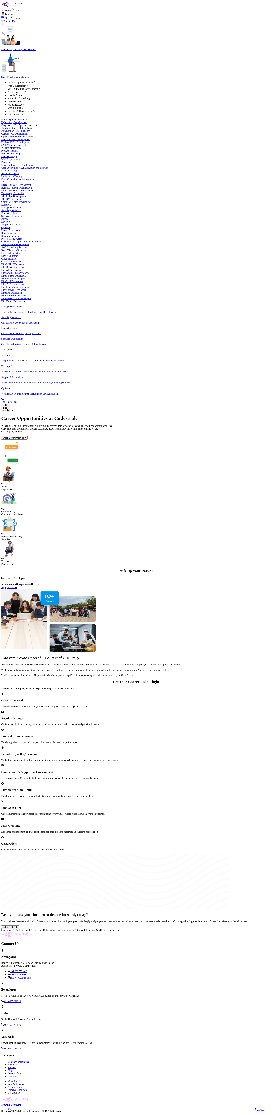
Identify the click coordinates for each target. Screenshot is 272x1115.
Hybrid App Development (14, 122)
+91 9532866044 (18, 974)
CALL (261, 1109)
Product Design (9, 156)
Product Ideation (9, 150)
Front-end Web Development (15, 139)
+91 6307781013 (18, 971)
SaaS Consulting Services (14, 247)
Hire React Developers (12, 267)
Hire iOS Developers (11, 292)
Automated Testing (10, 173)
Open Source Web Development (17, 136)
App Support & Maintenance (15, 131)
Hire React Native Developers (16, 298)
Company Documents (18, 1061)
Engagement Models (11, 207)
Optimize (5, 227)
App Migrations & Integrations (16, 128)
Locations (6, 204)
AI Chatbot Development (13, 196)
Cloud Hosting (8, 258)
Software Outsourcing (12, 216)
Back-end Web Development (15, 142)
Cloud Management (11, 261)
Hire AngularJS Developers (15, 272)
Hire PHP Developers (12, 281)
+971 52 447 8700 (13, 1025)
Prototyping (7, 162)
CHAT (13, 1109)
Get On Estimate (10, 927)
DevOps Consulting (11, 253)
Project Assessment (10, 230)
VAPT (4, 182)
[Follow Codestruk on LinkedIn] (14, 1105)
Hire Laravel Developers (13, 290)
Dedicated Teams (9, 213)
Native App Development (14, 119)
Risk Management (10, 236)
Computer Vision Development (16, 202)
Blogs (7, 18)
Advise (4, 219)
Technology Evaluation (12, 193)
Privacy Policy (15, 1087)
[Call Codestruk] (16, 1105)
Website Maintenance (12, 148)
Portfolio (12, 1067)
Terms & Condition (17, 1089)
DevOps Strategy (9, 255)
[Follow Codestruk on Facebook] (8, 1105)
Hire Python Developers (13, 278)
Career (16, 18)
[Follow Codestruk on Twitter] (5, 1105)
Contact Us (9, 21)
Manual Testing (9, 170)
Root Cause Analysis (11, 233)
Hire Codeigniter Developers (15, 287)
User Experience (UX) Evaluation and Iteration (24, 167)
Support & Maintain (11, 224)
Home (7, 10)
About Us (18, 10)
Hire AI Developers (11, 270)
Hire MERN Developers (13, 264)
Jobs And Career (16, 1084)
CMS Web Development (13, 145)
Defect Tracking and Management (18, 179)
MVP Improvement (10, 159)
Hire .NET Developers (12, 284)
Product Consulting (10, 153)
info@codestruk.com (20, 977)
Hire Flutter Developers (13, 301)
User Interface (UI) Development (17, 165)
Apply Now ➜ (9, 587)
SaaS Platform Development (15, 244)
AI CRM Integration (11, 199)
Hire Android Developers (13, 295)
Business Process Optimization (16, 187)
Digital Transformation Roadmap (17, 190)
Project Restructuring (11, 238)
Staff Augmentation (11, 210)
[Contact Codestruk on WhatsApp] (2, 1105)
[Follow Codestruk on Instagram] (11, 1105)
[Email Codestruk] (19, 1105)
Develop (5, 221)
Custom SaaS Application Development (21, 241)
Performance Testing (11, 176)
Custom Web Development (14, 133)
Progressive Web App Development (19, 125)
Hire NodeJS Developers (13, 275)
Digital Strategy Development (16, 184)
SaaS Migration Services (13, 250)
